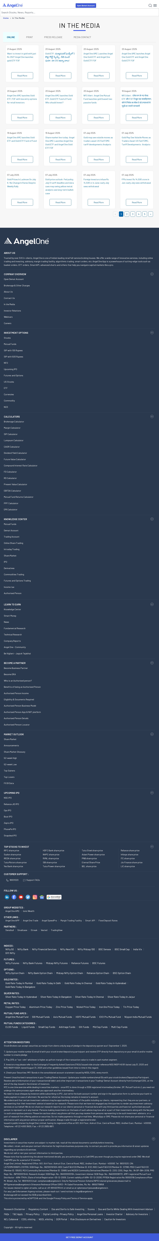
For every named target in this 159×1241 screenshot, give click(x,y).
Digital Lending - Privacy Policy (58, 1214)
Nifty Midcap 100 (86, 949)
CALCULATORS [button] (12, 416)
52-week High (10, 758)
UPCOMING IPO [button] (11, 792)
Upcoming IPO (10, 369)
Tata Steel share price (92, 850)
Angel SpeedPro (49, 920)
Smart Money (10, 615)
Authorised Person (12, 593)
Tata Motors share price (15, 862)
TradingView (56, 930)
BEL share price (89, 866)
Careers (7, 323)
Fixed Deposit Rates (108, 920)
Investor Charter (114, 1214)
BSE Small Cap (122, 949)
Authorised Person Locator (17, 724)
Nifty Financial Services (44, 949)
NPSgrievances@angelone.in (17, 1184)
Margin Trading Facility (71, 920)
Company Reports (12, 641)
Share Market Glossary (14, 751)
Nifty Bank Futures (32, 963)
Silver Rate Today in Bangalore (56, 996)
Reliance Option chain (98, 972)
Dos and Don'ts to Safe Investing (67, 1209)
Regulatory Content (38, 1209)
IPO (5, 561)
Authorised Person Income (16, 693)
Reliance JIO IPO (11, 804)
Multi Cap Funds (119, 1026)
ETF (6, 388)
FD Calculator (10, 471)
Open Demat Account (86, 6)
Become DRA (10, 674)
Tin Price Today (131, 1006)
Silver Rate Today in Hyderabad (21, 996)
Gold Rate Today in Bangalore (20, 986)
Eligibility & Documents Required (19, 699)
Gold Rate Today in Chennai (78, 983)
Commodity (9, 400)
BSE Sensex (104, 949)
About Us (8, 291)
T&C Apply (17, 1214)
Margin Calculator (12, 427)
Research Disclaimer (14, 1209)
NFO (6, 362)
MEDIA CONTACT (82, 37)
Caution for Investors (115, 1219)
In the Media (9, 304)
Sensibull (9, 930)
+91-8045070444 (55, 1187)
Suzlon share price (12, 854)
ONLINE (11, 37)
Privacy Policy (60, 1198)
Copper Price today (15, 1006)
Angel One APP (12, 920)
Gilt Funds (84, 1026)
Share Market (10, 555)
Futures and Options (13, 375)
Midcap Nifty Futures (57, 963)
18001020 (13, 880)
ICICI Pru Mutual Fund (110, 1016)
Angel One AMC (12, 911)
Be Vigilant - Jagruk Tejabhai (17, 653)
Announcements (11, 745)
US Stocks (9, 381)
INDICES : (9, 945)
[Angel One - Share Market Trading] (12, 5)
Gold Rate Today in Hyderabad (111, 983)
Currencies (9, 394)
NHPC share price (51, 854)
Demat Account (11, 530)
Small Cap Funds (46, 1026)
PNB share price (89, 858)
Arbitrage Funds (67, 1026)
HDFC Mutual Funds (86, 1016)
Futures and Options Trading (17, 580)
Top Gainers (9, 770)
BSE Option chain (122, 972)
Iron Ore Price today (109, 1006)
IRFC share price (11, 850)
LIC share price (128, 866)
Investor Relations (12, 310)
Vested (44, 930)
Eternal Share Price (91, 862)
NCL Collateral (11, 1219)
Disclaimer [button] (10, 1139)
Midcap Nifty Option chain (69, 972)
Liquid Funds (28, 1026)
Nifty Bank (22, 949)
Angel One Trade (30, 920)
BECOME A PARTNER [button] (14, 663)
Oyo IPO (7, 810)
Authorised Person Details (16, 718)
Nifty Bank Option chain (40, 972)
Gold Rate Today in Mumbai (19, 983)
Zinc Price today (64, 1006)
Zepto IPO (8, 823)
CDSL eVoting (28, 1219)
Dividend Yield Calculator (15, 453)
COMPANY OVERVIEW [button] (15, 274)
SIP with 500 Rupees (13, 356)
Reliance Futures (80, 963)
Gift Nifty (10, 952)
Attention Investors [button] (17, 1042)
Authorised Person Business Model (20, 705)
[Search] (150, 5)
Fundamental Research (14, 628)
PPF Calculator (11, 503)
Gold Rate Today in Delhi (48, 983)
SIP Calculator (11, 434)
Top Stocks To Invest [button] (16, 846)
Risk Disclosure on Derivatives (85, 1219)
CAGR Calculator (12, 446)
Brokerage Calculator (14, 421)
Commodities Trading (14, 574)
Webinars (8, 316)
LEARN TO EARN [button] (12, 604)
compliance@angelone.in (49, 1180)
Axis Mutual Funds (62, 1016)
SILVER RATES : (12, 993)
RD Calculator (10, 478)
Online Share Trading (13, 543)
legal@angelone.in (84, 1191)
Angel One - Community (15, 647)
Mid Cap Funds (100, 1026)
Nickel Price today (85, 1006)
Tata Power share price (54, 866)
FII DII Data (9, 783)
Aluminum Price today (40, 1006)
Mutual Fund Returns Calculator (18, 497)
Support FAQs (33, 880)
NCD (6, 407)
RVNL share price (51, 858)
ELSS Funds (11, 1026)
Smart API (90, 920)
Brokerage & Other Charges (17, 285)
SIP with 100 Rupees (13, 350)
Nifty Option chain (14, 972)
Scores (91, 1209)
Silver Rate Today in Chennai (89, 996)
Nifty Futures (12, 963)
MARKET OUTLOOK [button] (14, 734)
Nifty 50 (9, 949)
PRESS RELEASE (53, 37)
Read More (22, 75)
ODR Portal (61, 1219)
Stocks (7, 337)
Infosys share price (129, 854)
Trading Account (11, 536)
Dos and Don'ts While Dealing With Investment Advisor (125, 1209)
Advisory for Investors (137, 1214)
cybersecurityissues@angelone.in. (92, 1187)
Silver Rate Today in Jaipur (121, 996)
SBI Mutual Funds (41, 1016)
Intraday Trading (11, 549)
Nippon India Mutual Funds (138, 1016)
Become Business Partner (16, 668)
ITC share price (128, 858)
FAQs (6, 1214)
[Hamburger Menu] (155, 5)
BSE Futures (98, 963)
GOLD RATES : (11, 979)
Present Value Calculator (15, 484)
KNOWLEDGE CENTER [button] (15, 519)
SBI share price (50, 862)
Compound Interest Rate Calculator (20, 465)
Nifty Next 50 (67, 949)
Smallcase (22, 930)
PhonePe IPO (10, 829)
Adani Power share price (93, 854)
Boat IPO (8, 816)
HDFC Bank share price (53, 850)
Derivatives (9, 568)
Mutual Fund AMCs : (15, 1013)
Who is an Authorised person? (18, 680)
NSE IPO (8, 797)
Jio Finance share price (131, 862)
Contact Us (9, 298)
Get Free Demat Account (79, 1237)
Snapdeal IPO (10, 835)
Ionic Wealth (28, 911)
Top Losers (9, 777)
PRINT (29, 37)
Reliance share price (130, 850)
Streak (34, 930)
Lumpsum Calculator (13, 440)
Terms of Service (79, 1198)
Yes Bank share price (13, 866)
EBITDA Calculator (12, 490)
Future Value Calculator (15, 459)
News (6, 622)
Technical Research (13, 634)
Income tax (9, 587)
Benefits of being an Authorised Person (22, 687)
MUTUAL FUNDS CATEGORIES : (20, 1023)
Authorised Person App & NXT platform (22, 712)
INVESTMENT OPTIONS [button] (16, 332)
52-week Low (10, 764)
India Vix (137, 949)
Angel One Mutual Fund (16, 1016)
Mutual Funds (10, 344)
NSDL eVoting (46, 1219)
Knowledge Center (12, 609)
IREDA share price (12, 858)
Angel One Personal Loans (90, 1214)
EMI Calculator (10, 509)
